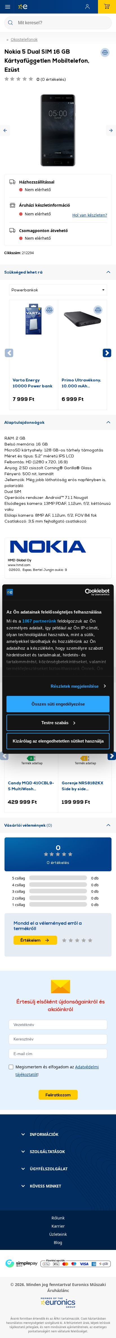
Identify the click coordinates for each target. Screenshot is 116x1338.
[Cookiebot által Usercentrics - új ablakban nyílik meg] (85, 592)
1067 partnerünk (39, 620)
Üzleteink (58, 1234)
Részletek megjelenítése (75, 686)
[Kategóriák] (7, 6)
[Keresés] (105, 23)
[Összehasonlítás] (49, 310)
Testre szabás (54, 722)
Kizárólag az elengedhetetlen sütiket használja (58, 741)
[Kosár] (107, 7)
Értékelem (31, 940)
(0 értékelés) (51, 79)
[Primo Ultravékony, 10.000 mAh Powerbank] (83, 340)
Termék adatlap (32, 763)
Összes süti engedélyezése (58, 704)
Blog (58, 1242)
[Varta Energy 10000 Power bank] (34, 340)
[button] (5, 130)
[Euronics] (20, 7)
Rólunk (58, 1218)
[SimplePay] (58, 1263)
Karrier (58, 1226)
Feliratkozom (58, 1094)
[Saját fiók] (88, 6)
